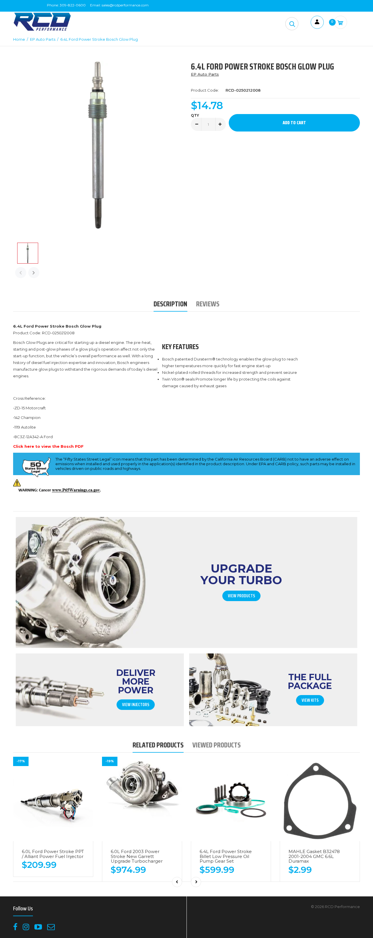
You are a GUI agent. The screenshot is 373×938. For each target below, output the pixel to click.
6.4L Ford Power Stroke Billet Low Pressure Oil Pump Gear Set (226, 856)
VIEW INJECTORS (135, 704)
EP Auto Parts (205, 74)
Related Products (158, 745)
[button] (291, 23)
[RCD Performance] (42, 30)
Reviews (207, 304)
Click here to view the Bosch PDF (48, 446)
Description (170, 304)
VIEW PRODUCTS (241, 595)
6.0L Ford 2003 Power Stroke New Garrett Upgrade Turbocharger (137, 856)
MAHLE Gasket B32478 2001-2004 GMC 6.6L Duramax (314, 856)
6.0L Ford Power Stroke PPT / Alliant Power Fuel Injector (53, 854)
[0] (340, 22)
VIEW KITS (310, 700)
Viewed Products (216, 745)
